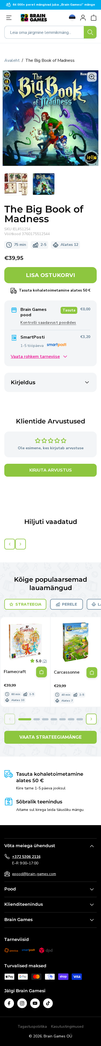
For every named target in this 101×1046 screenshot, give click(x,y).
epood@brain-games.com (34, 873)
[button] (24, 719)
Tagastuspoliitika (32, 1026)
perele (69, 604)
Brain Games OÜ (58, 1036)
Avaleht (12, 60)
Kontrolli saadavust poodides (48, 322)
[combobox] (50, 32)
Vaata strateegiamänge (50, 737)
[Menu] (10, 18)
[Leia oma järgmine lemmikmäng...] (90, 32)
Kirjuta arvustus (50, 470)
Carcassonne (66, 672)
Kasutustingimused (67, 1026)
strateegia (28, 604)
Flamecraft (15, 671)
